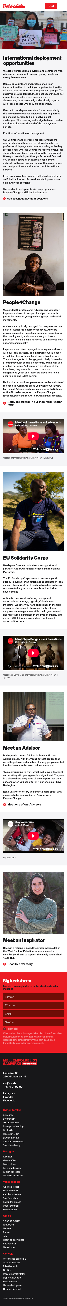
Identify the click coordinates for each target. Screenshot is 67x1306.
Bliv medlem (9, 1119)
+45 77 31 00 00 (13, 1086)
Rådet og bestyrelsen (13, 1240)
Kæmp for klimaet (12, 1202)
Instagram (9, 1093)
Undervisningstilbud (13, 1175)
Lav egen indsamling (13, 1126)
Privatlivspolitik (10, 1266)
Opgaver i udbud (11, 1262)
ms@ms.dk (9, 1083)
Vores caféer (9, 1160)
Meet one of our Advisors (24, 804)
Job (5, 1236)
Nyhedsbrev (9, 1247)
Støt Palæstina (10, 1198)
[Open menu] (61, 6)
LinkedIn (8, 1097)
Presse (6, 1232)
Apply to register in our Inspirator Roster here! (34, 403)
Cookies (7, 1270)
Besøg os (8, 1151)
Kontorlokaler (9, 1164)
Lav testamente (11, 1137)
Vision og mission (11, 1221)
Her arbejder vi (10, 1190)
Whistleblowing (10, 1281)
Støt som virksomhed (13, 1141)
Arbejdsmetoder (11, 1187)
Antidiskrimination (12, 1194)
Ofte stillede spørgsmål (14, 1259)
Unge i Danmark (11, 1206)
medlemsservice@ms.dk (31, 1043)
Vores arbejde (11, 1181)
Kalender (7, 1156)
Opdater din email (12, 1289)
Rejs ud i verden (11, 1134)
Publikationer (9, 1243)
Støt (51, 6)
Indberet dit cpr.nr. (12, 1277)
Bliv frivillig (8, 1130)
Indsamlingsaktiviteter (14, 1274)
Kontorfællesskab (11, 1172)
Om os (7, 1215)
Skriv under (8, 1115)
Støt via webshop (11, 1145)
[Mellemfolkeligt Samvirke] (33, 1062)
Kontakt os (8, 1224)
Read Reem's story (20, 964)
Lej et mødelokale (12, 1168)
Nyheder (7, 1228)
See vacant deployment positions (27, 198)
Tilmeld (12, 1028)
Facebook (9, 1100)
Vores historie (10, 1209)
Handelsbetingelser (12, 1285)
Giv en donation (11, 1122)
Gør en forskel (12, 1110)
